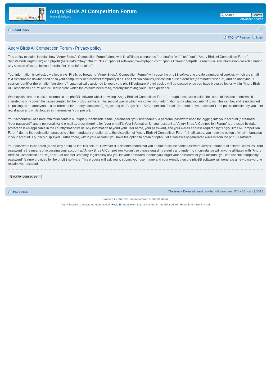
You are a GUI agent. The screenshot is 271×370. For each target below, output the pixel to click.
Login (259, 37)
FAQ (231, 37)
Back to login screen (24, 176)
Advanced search (251, 18)
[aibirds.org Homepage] (28, 13)
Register (245, 37)
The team (174, 191)
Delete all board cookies (198, 191)
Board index (20, 30)
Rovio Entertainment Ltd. (126, 204)
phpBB (122, 198)
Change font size (259, 29)
